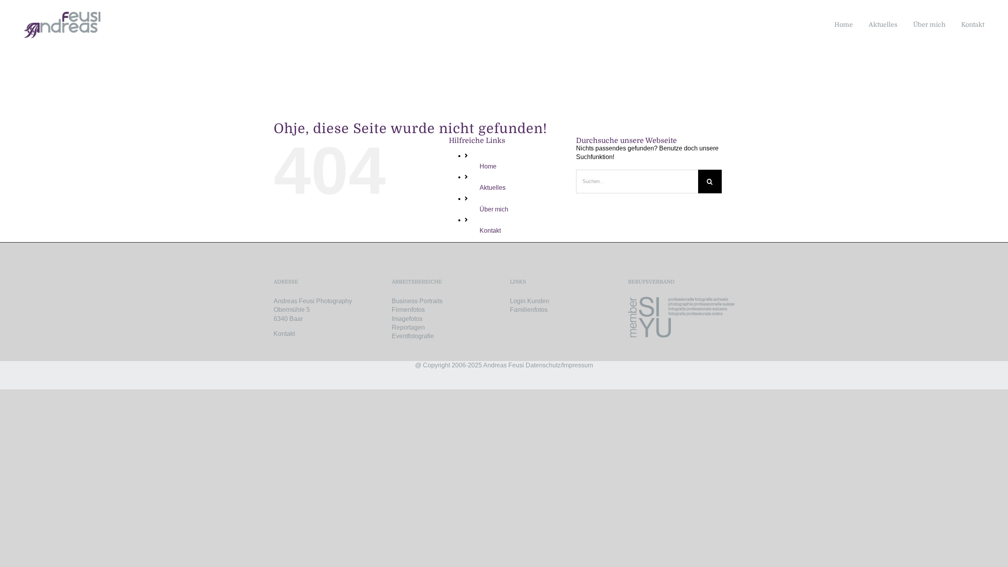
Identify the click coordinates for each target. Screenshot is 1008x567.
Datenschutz (543, 365)
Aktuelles (493, 187)
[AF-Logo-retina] (62, 14)
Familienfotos (529, 309)
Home (488, 166)
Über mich (494, 209)
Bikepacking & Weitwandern (549, 325)
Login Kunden (529, 301)
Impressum (577, 365)
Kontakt (490, 230)
